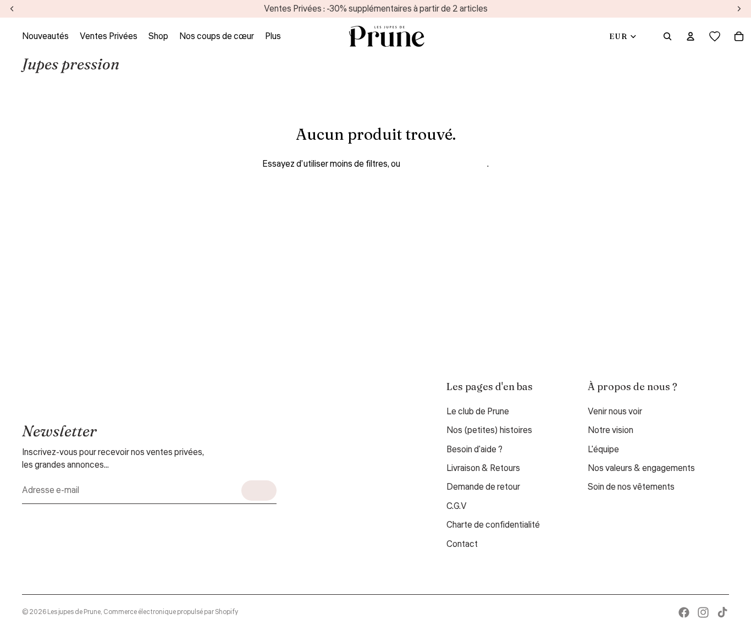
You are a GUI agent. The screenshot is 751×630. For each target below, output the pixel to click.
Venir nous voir (615, 412)
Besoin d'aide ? (474, 449)
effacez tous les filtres (444, 164)
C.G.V (456, 506)
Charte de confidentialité (493, 525)
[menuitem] (272, 36)
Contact (462, 544)
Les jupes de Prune (74, 612)
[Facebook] (684, 612)
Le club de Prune (477, 412)
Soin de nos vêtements (631, 487)
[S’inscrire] (259, 490)
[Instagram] (703, 612)
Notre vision (610, 430)
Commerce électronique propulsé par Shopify (170, 612)
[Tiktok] (722, 612)
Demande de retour (483, 487)
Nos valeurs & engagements (641, 468)
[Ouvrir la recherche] (667, 36)
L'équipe (603, 449)
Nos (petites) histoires (489, 430)
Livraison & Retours (483, 468)
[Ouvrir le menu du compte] (690, 36)
